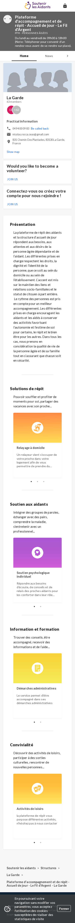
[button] (65, 6)
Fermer (64, 908)
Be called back (40, 128)
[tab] (24, 56)
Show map (13, 151)
